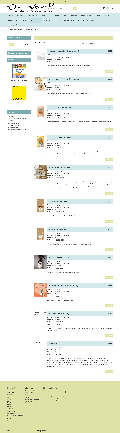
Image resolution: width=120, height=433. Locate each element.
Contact (110, 2)
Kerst (85, 20)
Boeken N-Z (45, 15)
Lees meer (109, 71)
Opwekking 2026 (49, 20)
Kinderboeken (86, 15)
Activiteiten (28, 394)
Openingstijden (103, 2)
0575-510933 (14, 127)
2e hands (24, 20)
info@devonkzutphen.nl (18, 129)
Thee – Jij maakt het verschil (61, 137)
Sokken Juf (53, 343)
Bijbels (10, 15)
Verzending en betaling (31, 403)
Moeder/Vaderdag (14, 25)
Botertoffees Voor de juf (60, 167)
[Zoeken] (75, 8)
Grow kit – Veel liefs (58, 201)
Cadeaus (56, 15)
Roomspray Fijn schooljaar (60, 257)
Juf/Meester (35, 20)
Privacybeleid (28, 401)
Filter (11, 44)
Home (20, 30)
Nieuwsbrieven (29, 392)
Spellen (107, 15)
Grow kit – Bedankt (57, 229)
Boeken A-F (21, 15)
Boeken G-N (33, 15)
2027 (92, 20)
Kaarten (74, 15)
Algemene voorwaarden (32, 399)
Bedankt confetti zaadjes (60, 313)
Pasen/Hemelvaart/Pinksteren (68, 20)
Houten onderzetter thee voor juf (64, 51)
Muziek (97, 15)
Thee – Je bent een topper (60, 107)
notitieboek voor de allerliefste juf (64, 285)
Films (66, 15)
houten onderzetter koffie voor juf (64, 79)
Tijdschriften (12, 20)
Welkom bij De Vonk (30, 390)
